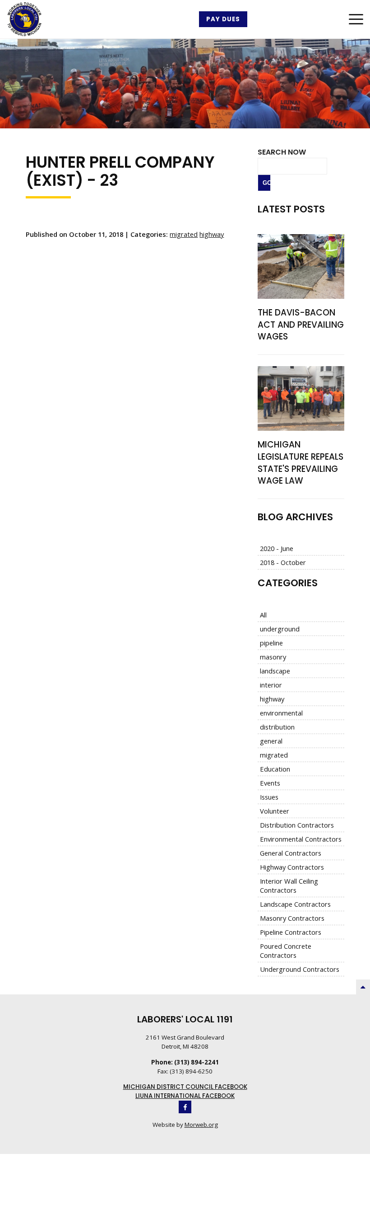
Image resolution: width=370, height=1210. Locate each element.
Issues (269, 796)
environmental (281, 712)
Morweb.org (201, 1125)
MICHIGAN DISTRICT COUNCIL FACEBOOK (185, 1087)
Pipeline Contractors (290, 932)
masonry (273, 656)
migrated (184, 234)
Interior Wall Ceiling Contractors (289, 885)
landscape (275, 670)
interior (271, 684)
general (271, 740)
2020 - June (276, 548)
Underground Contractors (299, 969)
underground (280, 628)
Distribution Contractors (297, 824)
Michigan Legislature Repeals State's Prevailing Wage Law (300, 462)
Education (275, 768)
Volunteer (274, 810)
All (263, 614)
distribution (277, 726)
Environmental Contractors (301, 838)
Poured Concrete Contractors (285, 951)
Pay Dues (223, 19)
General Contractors (290, 852)
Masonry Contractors (292, 918)
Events (270, 782)
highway (211, 234)
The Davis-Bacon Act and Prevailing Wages (301, 324)
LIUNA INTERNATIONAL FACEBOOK (185, 1096)
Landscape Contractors (295, 904)
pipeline (271, 642)
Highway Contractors (292, 866)
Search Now (282, 152)
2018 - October (283, 562)
